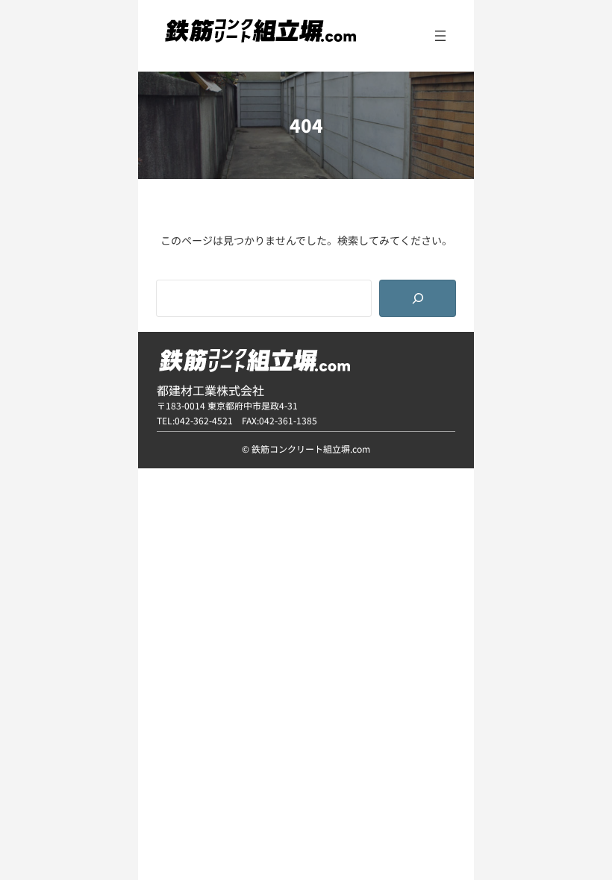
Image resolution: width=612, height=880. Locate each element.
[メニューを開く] (440, 36)
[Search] (417, 299)
